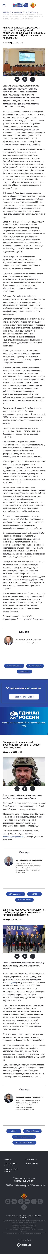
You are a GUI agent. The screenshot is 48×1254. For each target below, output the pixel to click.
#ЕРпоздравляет (15, 894)
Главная (6, 12)
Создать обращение (24, 697)
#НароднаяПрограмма (24, 1137)
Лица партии (31, 1159)
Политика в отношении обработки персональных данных (24, 1230)
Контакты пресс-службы (11, 1170)
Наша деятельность (19, 12)
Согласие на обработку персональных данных (24, 1233)
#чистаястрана (35, 666)
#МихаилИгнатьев (14, 666)
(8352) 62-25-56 (24, 1180)
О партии (8, 1159)
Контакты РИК (32, 1163)
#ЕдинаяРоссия (24, 900)
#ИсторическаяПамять (24, 1142)
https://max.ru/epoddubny (13, 837)
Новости (33, 12)
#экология (24, 671)
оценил (12, 983)
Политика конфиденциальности (24, 1227)
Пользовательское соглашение (24, 1225)
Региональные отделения (10, 1164)
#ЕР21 (34, 894)
